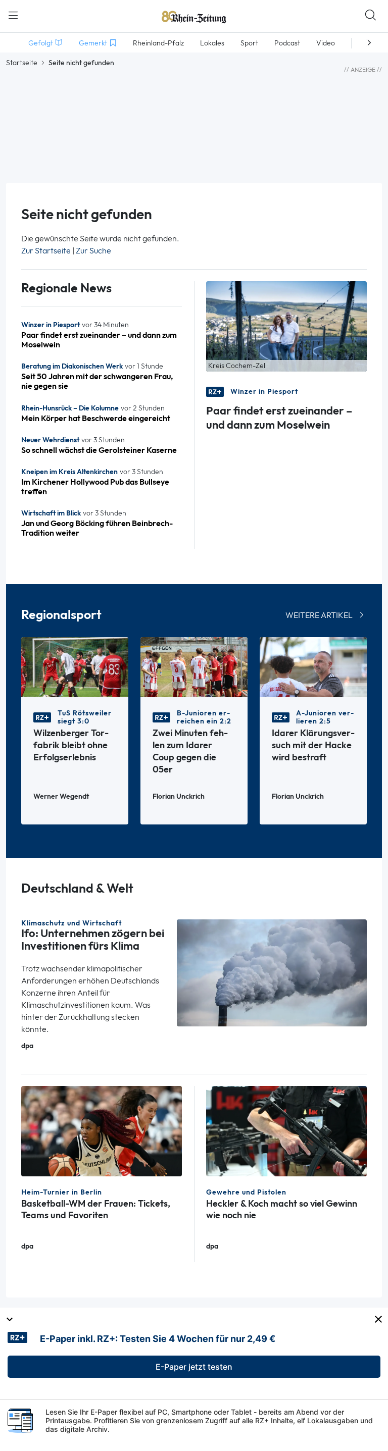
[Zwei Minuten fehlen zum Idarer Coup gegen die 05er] (194, 666)
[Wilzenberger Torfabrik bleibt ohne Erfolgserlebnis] (74, 666)
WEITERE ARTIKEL (319, 615)
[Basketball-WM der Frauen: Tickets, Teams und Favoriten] (101, 1130)
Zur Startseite (46, 250)
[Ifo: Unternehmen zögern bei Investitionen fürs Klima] (272, 972)
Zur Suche (93, 250)
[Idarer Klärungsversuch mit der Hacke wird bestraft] (313, 666)
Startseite (21, 62)
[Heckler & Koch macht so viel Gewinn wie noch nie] (286, 1130)
